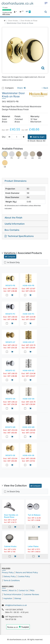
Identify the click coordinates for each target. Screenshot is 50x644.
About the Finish (13, 217)
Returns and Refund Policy (27, 572)
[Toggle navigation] (46, 3)
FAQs (32, 590)
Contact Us (23, 590)
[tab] (25, 181)
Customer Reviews (31, 594)
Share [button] (20, 88)
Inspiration (7, 598)
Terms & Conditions (11, 580)
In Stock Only (13, 262)
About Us (13, 590)
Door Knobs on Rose (29, 21)
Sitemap (17, 598)
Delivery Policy (9, 576)
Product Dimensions (15, 181)
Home (4, 590)
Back (45, 88)
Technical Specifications (21, 236)
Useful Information (15, 223)
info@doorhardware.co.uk (16, 605)
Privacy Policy (8, 572)
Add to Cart (38, 137)
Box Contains (12, 230)
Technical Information (12, 594)
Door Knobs (13, 21)
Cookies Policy (24, 576)
